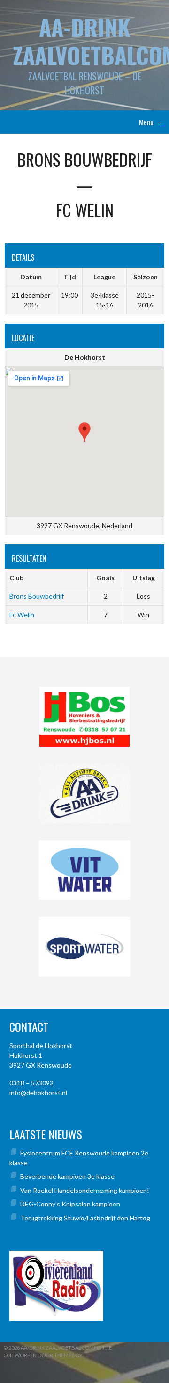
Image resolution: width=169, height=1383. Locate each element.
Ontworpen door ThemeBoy (43, 1355)
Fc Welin (21, 615)
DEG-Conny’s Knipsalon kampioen (70, 1204)
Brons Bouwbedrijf (36, 596)
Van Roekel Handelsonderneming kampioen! (84, 1190)
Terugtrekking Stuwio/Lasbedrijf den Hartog (85, 1218)
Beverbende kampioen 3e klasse (67, 1176)
